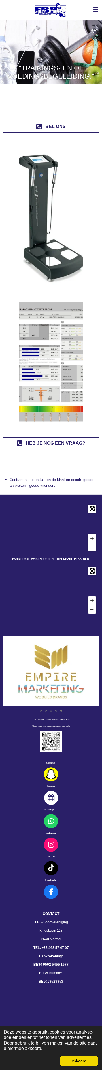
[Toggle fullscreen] (92, 509)
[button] (94, 641)
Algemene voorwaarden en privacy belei (51, 725)
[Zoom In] (92, 538)
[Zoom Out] (92, 547)
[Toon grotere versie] (51, 741)
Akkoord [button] (79, 1061)
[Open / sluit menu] (96, 10)
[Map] (51, 528)
